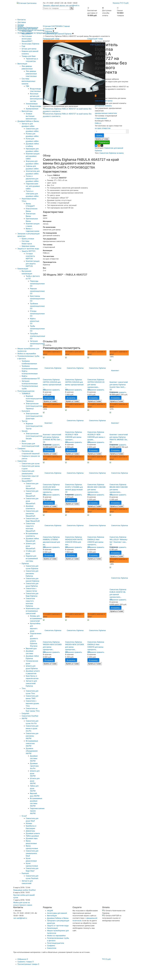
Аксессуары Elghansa (30, 44)
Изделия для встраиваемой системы (32, 558)
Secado (25, 431)
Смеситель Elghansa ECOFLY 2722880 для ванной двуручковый (74, 487)
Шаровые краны (28, 246)
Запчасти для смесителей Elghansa (31, 683)
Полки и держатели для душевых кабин (32, 178)
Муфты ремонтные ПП (34, 321)
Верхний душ (31, 648)
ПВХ (27, 86)
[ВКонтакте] (96, 145)
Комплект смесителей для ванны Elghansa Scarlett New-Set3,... (119, 384)
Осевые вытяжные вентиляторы (31, 116)
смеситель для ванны (103, 101)
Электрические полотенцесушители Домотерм (34, 416)
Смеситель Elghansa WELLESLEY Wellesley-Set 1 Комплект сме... (119, 539)
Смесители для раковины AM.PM (32, 735)
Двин (24, 441)
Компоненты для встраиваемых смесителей (32, 610)
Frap (23, 46)
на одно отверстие (102, 128)
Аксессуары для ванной (27, 29)
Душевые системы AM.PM (34, 758)
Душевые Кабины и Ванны (28, 121)
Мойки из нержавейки (26, 353)
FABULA (98, 123)
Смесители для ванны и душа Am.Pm (32, 728)
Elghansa (25, 563)
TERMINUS (26, 393)
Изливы (29, 823)
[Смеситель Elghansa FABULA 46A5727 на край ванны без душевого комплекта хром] (74, 73)
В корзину (49, 398)
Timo (24, 688)
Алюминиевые (32, 104)
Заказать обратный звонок (54, 5)
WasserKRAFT (27, 481)
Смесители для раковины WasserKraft (32, 513)
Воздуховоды (35, 106)
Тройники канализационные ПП (37, 306)
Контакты (21, 20)
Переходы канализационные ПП (37, 283)
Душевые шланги (33, 833)
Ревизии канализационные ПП (37, 291)
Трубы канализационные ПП (37, 328)
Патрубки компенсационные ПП (37, 336)
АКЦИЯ (20, 26)
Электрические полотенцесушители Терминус (34, 406)
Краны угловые (28, 239)
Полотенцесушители (25, 391)
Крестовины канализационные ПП (37, 298)
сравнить (56, 390)
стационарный (101, 118)
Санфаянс (21, 448)
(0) (44, 389)
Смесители (22, 461)
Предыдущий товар (51, 39)
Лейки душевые (32, 836)
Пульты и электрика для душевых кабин (32, 193)
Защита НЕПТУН (28, 251)
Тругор (24, 421)
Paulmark (25, 873)
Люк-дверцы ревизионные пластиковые (31, 73)
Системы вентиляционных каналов (28, 81)
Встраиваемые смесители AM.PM (32, 743)
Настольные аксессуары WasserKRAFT (27, 38)
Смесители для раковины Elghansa (32, 573)
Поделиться (104, 142)
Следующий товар (95, 39)
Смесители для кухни (31, 463)
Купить (99, 135)
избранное (47, 390)
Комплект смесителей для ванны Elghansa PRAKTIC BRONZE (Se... (119, 437)
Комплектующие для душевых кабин (32, 156)
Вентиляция (22, 64)
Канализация (22, 268)
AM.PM (24, 718)
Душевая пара (31, 838)
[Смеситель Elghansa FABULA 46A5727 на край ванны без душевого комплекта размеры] (67, 115)
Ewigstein (25, 713)
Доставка (21, 22)
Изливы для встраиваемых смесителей (36, 618)
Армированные (32, 109)
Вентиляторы (27, 111)
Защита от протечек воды (28, 249)
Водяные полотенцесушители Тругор (34, 426)
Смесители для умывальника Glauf (32, 853)
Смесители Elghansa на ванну (111, 153)
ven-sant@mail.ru (72, 5)
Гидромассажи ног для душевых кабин (33, 186)
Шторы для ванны (29, 49)
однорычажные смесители (106, 113)
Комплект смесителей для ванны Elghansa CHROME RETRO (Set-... (52, 437)
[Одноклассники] (99, 145)
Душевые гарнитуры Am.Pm (34, 765)
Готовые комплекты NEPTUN (30, 256)
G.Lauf (24, 816)
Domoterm (26, 411)
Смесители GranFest (30, 716)
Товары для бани (29, 56)
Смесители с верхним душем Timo (32, 703)
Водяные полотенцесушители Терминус (34, 398)
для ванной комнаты (103, 106)
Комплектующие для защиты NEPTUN (32, 263)
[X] (102, 145)
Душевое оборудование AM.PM (32, 750)
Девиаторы (30, 831)
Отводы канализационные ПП (37, 313)
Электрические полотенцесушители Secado (34, 436)
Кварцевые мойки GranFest (24, 890)
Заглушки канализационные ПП (37, 343)
